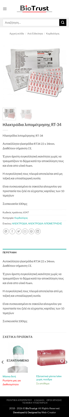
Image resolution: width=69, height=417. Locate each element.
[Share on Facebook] (12, 231)
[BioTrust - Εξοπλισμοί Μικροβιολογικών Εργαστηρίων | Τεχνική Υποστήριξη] (34, 8)
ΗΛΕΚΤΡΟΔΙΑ (19, 223)
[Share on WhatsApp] (6, 231)
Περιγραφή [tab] (9, 252)
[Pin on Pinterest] (31, 231)
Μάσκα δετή (9, 376)
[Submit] (62, 22)
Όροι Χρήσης (54, 400)
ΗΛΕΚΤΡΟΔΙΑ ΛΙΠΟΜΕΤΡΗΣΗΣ (45, 223)
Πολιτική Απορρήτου (19, 400)
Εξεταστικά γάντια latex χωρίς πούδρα (49, 378)
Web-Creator (48, 412)
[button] (5, 8)
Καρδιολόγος (52, 33)
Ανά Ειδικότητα (35, 33)
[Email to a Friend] (25, 231)
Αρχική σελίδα (17, 33)
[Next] (61, 72)
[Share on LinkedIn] (38, 231)
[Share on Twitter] (19, 231)
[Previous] (8, 72)
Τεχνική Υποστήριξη (34, 402)
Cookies (39, 400)
